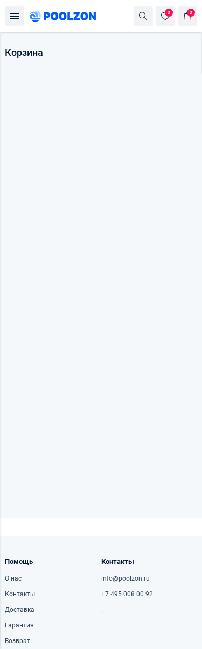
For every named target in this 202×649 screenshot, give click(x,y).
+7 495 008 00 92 (127, 594)
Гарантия (19, 625)
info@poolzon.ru (125, 578)
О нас (13, 578)
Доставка (19, 609)
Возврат (17, 641)
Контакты (20, 594)
